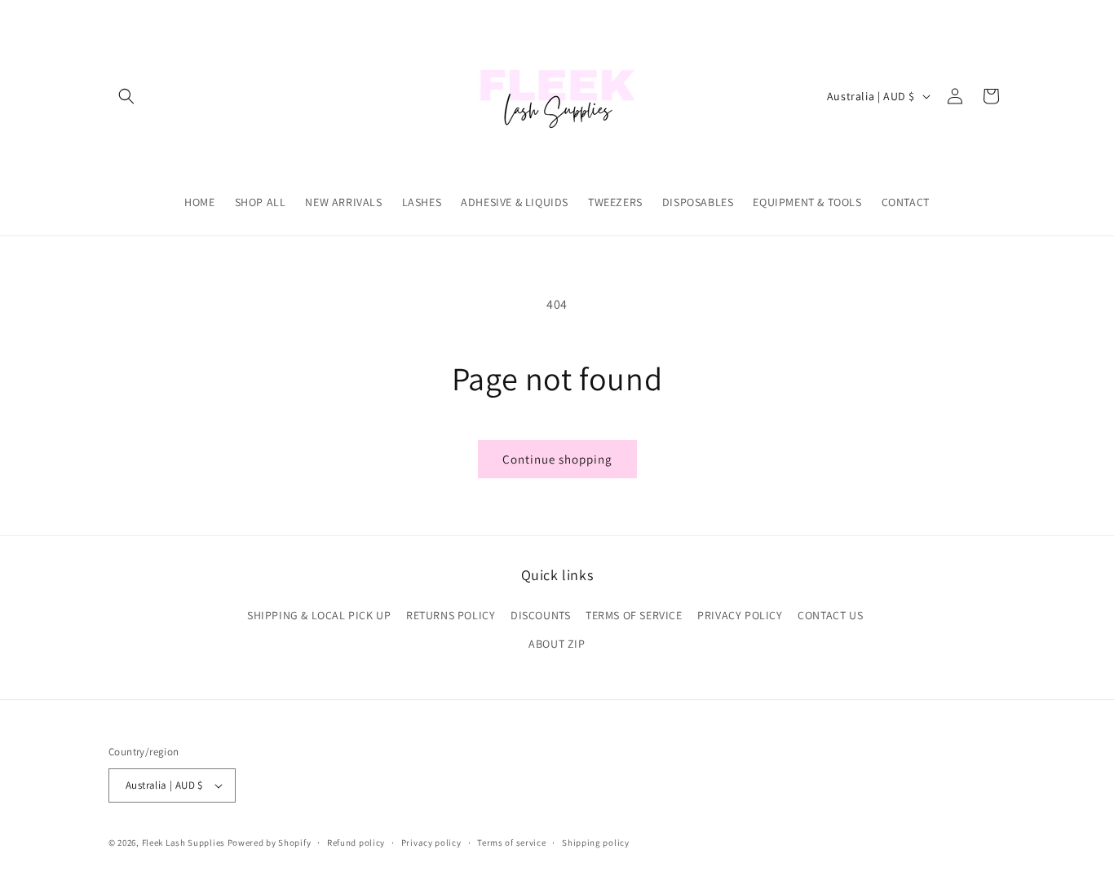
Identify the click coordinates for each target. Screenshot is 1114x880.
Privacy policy (431, 842)
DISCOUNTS (540, 615)
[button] (126, 96)
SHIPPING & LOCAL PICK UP (319, 615)
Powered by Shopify (270, 842)
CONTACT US (830, 615)
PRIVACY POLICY (739, 615)
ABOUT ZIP (556, 643)
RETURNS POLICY (450, 615)
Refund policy (356, 842)
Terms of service (511, 842)
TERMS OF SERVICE (634, 615)
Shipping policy (596, 842)
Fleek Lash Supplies (183, 842)
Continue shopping (557, 459)
